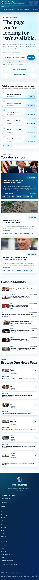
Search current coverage (11, 53)
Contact (3, 551)
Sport (12, 437)
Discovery (4, 515)
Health (3, 533)
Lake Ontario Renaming (23, 9)
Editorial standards (7, 554)
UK (11, 386)
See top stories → (8, 146)
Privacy (3, 557)
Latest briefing (5, 498)
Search (31, 57)
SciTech (12, 455)
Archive (3, 506)
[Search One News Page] (31, 3)
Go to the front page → (19, 69)
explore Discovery (19, 46)
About (3, 545)
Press (2, 548)
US (11, 404)
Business (13, 421)
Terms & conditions (7, 560)
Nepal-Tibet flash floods (8, 9)
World (12, 370)
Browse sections (19, 75)
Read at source (34, 291)
